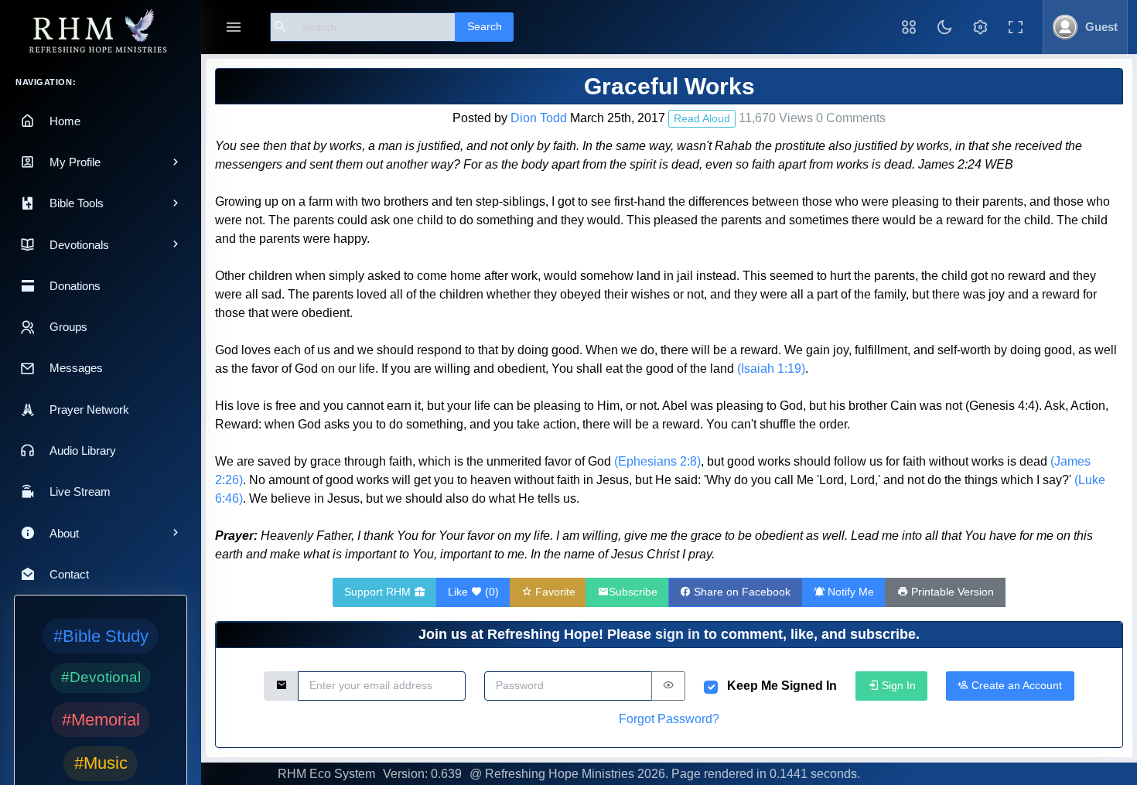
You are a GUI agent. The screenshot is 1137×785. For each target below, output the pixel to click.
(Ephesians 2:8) (657, 461)
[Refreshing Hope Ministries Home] (100, 32)
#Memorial (101, 719)
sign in (677, 634)
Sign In (897, 685)
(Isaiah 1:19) (771, 368)
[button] (908, 27)
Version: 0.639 (422, 773)
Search (484, 26)
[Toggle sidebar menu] (233, 27)
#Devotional (101, 677)
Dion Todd (538, 118)
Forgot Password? (669, 718)
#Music (101, 763)
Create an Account (1015, 685)
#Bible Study (101, 636)
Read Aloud (702, 118)
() (473, 591)
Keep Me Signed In (782, 685)
